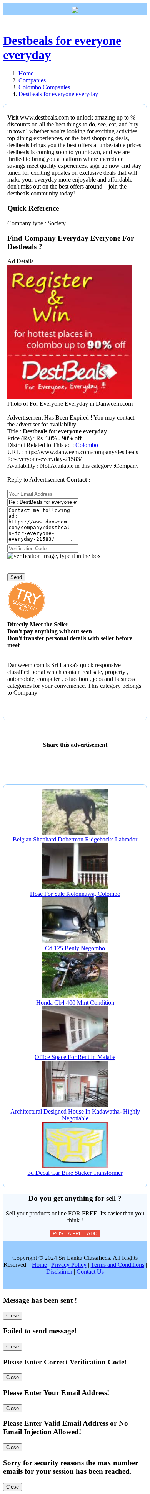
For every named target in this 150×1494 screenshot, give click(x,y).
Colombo (86, 445)
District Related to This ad (39, 445)
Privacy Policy (69, 1264)
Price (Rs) (20, 438)
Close (12, 1316)
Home (39, 1264)
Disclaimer (59, 1271)
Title (13, 431)
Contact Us (90, 1271)
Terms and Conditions (117, 1264)
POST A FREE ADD (75, 1234)
